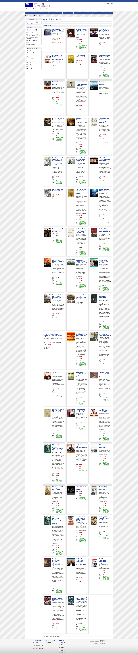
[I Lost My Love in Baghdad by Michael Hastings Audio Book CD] (48, 266)
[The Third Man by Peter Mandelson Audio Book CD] (71, 416)
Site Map (45, 0)
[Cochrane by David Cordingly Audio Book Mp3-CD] (48, 494)
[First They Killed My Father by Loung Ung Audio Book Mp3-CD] (71, 524)
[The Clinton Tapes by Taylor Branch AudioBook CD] (94, 566)
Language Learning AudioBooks (33, 13)
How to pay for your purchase (33, 32)
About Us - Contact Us (32, 40)
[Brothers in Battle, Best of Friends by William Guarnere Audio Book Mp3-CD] (48, 63)
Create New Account (37, 644)
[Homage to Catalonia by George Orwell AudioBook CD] (71, 340)
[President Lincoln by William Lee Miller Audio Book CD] (71, 165)
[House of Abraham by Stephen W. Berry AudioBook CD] (48, 126)
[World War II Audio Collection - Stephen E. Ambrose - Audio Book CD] (71, 37)
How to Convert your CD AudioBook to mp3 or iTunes (33, 35)
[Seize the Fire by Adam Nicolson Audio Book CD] (94, 89)
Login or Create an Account (107, 0)
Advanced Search (30, 23)
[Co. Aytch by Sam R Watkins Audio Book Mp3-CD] (71, 63)
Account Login (36, 642)
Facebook (63, 642)
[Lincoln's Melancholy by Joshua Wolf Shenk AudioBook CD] (94, 340)
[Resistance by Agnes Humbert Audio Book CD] (94, 63)
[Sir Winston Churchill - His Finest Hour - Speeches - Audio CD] (48, 35)
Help (28, 42)
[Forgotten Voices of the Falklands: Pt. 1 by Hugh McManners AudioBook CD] (71, 89)
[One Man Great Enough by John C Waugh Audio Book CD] (71, 380)
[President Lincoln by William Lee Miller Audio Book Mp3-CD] (48, 165)
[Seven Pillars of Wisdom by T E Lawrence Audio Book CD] (94, 266)
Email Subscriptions (37, 647)
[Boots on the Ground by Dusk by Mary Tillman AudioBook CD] (48, 416)
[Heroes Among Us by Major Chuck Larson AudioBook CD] (48, 236)
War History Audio (36, 15)
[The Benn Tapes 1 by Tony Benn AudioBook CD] (71, 566)
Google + (63, 645)
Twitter (62, 644)
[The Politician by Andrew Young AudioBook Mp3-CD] (48, 380)
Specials (29, 64)
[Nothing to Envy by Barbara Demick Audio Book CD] (94, 452)
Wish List (36, 0)
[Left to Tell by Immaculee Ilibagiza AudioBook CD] (94, 165)
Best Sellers (30, 66)
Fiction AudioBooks (97, 13)
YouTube (62, 647)
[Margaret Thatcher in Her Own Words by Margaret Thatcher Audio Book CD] (94, 36)
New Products (30, 68)
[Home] (37, 9)
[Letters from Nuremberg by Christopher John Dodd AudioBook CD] (71, 266)
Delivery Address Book (38, 645)
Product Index (30, 62)
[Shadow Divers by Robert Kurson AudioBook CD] (94, 197)
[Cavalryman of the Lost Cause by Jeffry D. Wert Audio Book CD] (94, 380)
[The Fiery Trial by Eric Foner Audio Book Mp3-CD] (94, 524)
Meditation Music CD (68, 13)
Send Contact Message (38, 648)
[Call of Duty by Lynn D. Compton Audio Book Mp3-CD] (48, 197)
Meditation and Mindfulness (55, 13)
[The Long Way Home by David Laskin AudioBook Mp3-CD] (94, 236)
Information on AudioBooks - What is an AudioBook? (33, 30)
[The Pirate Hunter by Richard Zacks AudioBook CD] (48, 566)
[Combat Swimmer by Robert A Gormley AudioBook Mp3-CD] (71, 604)
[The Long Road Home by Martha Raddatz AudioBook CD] (48, 302)
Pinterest (62, 649)
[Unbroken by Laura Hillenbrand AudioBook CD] (71, 126)
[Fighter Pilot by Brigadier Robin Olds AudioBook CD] (71, 452)
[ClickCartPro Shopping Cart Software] (137, 653)
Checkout (41, 0)
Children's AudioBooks (86, 13)
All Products (30, 60)
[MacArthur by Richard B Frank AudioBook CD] (94, 416)
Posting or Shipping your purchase (32, 38)
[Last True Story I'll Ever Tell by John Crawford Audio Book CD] (71, 197)
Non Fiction (76, 13)
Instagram (63, 652)
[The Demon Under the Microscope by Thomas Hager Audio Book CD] (94, 126)
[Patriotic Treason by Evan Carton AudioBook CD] (94, 302)
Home (26, 0)
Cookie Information (31, 44)
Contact (49, 0)
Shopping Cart (31, 0)
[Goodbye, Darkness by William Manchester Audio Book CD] (71, 302)
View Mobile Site (49, 642)
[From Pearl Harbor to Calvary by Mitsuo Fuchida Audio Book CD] (48, 604)
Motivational (45, 13)
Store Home (28, 15)
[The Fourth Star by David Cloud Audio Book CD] (71, 494)
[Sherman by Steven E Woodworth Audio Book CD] (48, 89)
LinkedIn (62, 650)
